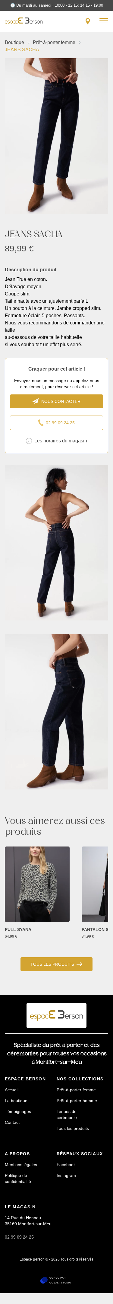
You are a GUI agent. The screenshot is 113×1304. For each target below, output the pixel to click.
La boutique (16, 1100)
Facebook (66, 1164)
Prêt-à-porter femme (54, 42)
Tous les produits (52, 964)
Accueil (11, 1089)
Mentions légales (21, 1164)
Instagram (66, 1175)
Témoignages (18, 1111)
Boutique (14, 42)
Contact (12, 1122)
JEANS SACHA (22, 49)
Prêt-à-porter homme (77, 1100)
